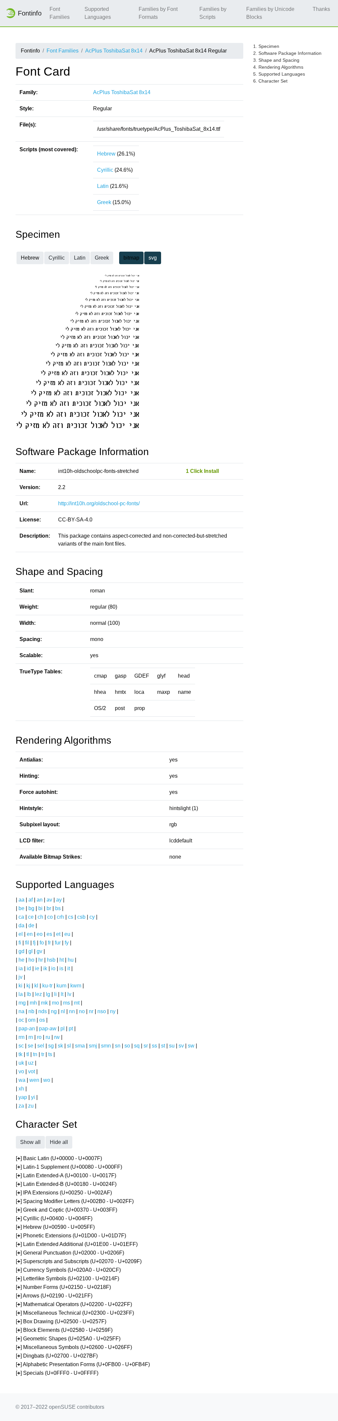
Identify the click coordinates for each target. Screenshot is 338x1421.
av (49, 900)
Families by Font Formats (158, 13)
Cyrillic (105, 170)
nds (42, 1011)
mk (44, 1003)
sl (69, 1045)
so (127, 1045)
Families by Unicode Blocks (270, 13)
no (82, 1011)
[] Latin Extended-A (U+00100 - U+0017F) (66, 1175)
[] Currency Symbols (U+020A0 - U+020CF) (68, 1270)
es (49, 934)
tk (20, 1054)
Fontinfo (30, 13)
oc (21, 1020)
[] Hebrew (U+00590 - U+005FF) (55, 1227)
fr (49, 942)
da (21, 925)
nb (31, 1011)
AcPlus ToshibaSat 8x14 (114, 50)
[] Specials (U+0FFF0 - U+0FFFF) (57, 1373)
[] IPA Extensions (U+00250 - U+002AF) (64, 1192)
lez (38, 994)
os (42, 1020)
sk (60, 1045)
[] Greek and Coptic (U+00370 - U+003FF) (66, 1210)
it (68, 968)
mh (33, 1003)
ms (66, 1003)
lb (29, 994)
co (50, 917)
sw (191, 1045)
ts (50, 1054)
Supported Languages (97, 13)
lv (69, 994)
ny (113, 1011)
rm (21, 1037)
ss (154, 1045)
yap (22, 1097)
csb (81, 917)
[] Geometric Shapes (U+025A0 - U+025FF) (68, 1338)
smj (93, 1045)
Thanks (321, 9)
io (53, 968)
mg (22, 1003)
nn (72, 1011)
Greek (104, 202)
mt (77, 1003)
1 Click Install (202, 471)
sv (181, 1045)
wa (21, 1080)
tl (27, 1054)
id (29, 968)
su (172, 1045)
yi (33, 1097)
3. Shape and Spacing (276, 60)
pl (62, 1028)
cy (92, 917)
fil (27, 942)
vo (21, 1071)
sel (40, 1045)
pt (71, 1028)
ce (31, 917)
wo (46, 1080)
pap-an (26, 1028)
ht (61, 960)
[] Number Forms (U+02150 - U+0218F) (63, 1287)
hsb (51, 960)
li (55, 994)
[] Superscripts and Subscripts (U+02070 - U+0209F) (79, 1261)
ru (48, 1037)
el (20, 934)
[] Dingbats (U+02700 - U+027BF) (57, 1356)
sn (117, 1045)
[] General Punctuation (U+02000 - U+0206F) (70, 1253)
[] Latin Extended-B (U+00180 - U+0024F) (66, 1184)
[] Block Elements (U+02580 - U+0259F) (64, 1330)
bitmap (131, 258)
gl (30, 951)
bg (31, 908)
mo (55, 1003)
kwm (75, 985)
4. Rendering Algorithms (278, 67)
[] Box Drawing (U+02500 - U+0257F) (61, 1321)
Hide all (59, 1142)
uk (21, 1063)
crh (60, 917)
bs (58, 908)
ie (37, 968)
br (49, 908)
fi (19, 942)
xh (21, 1088)
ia (20, 968)
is (61, 968)
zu (31, 1106)
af (30, 900)
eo (40, 934)
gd (21, 951)
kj (28, 985)
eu (67, 934)
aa (21, 900)
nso (101, 1011)
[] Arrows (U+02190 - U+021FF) (54, 1295)
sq (137, 1045)
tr (42, 1054)
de (31, 925)
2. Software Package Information (287, 53)
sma (80, 1045)
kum (61, 985)
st (163, 1045)
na (21, 1011)
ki (20, 985)
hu (71, 960)
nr (91, 1011)
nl (63, 1011)
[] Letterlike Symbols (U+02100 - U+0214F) (67, 1278)
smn (106, 1045)
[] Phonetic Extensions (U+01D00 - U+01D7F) (71, 1235)
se (30, 1045)
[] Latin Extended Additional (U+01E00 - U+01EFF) (77, 1244)
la (20, 994)
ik (45, 968)
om (31, 1020)
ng (54, 1011)
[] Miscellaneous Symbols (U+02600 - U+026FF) (74, 1347)
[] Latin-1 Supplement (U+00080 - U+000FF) (69, 1167)
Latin (103, 186)
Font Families (60, 13)
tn (35, 1054)
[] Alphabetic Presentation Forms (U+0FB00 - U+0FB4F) (83, 1364)
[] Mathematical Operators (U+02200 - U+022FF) (74, 1304)
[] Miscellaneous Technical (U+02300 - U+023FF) (75, 1313)
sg (51, 1045)
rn (30, 1037)
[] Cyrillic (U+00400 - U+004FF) (54, 1218)
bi (40, 908)
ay (59, 900)
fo (42, 942)
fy (67, 942)
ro (39, 1037)
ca (21, 917)
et (58, 934)
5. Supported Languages (279, 74)
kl (36, 985)
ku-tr (47, 985)
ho (31, 960)
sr (146, 1045)
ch (40, 917)
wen (34, 1080)
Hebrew (106, 154)
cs (70, 917)
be (21, 908)
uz (31, 1063)
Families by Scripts (212, 13)
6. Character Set (270, 81)
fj (34, 942)
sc (21, 1045)
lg (48, 994)
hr (40, 960)
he (21, 960)
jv (20, 977)
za (21, 1106)
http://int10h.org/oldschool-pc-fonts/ (99, 503)
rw (57, 1037)
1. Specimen (266, 46)
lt (62, 994)
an (40, 900)
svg (153, 258)
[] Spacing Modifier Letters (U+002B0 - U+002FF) (75, 1201)
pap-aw (47, 1028)
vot (31, 1071)
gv (39, 951)
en (30, 934)
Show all (30, 1142)
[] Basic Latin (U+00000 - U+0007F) (59, 1158)
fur (58, 942)
